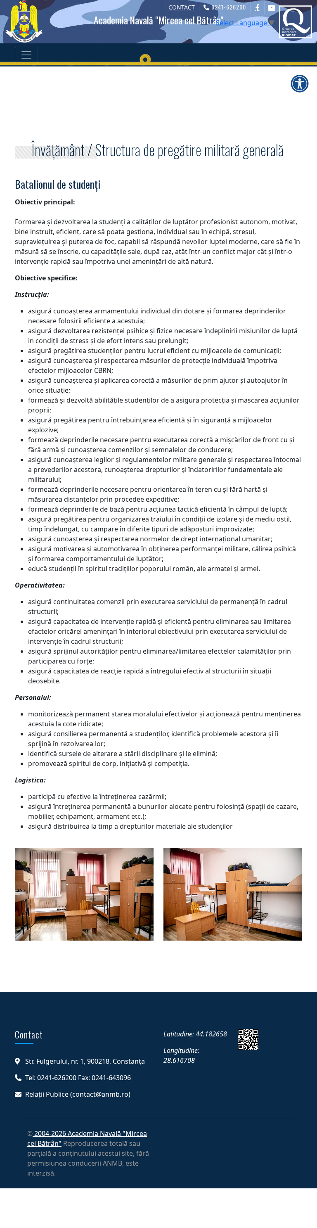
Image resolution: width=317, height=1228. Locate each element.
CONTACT (181, 7)
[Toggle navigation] (26, 55)
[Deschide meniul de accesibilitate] (300, 83)
